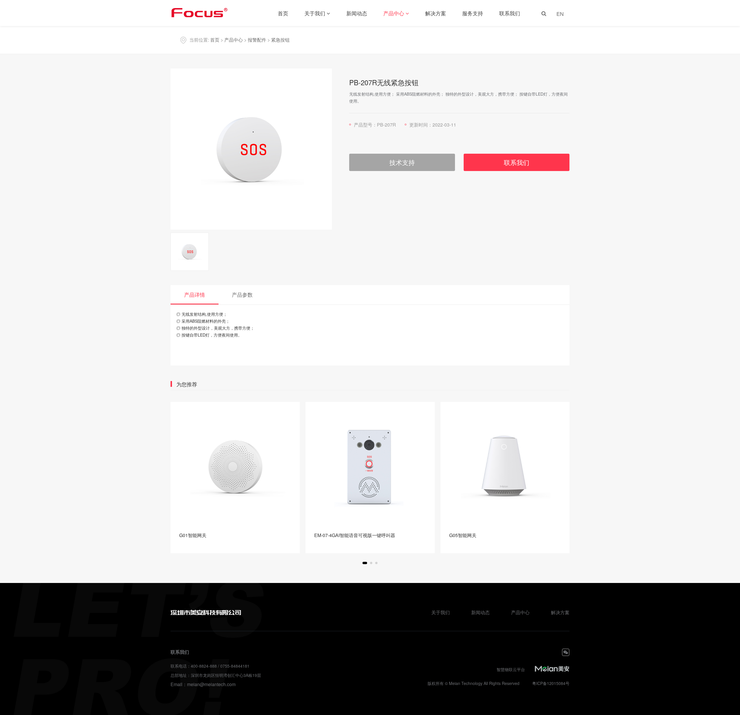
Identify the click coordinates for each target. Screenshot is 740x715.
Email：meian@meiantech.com (203, 684)
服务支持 (472, 13)
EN (560, 13)
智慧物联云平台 (511, 669)
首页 (283, 13)
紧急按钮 (280, 39)
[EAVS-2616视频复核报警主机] (505, 466)
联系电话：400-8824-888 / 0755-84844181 (210, 666)
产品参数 (242, 294)
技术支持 (402, 162)
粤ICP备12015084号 (550, 683)
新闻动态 (356, 13)
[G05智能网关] (370, 466)
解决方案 (435, 13)
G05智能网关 (327, 535)
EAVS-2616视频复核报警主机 (479, 535)
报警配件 (257, 39)
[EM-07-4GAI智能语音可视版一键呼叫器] (235, 466)
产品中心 (393, 13)
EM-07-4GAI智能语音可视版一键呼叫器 (219, 535)
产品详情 (194, 294)
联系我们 (509, 13)
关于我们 (314, 13)
